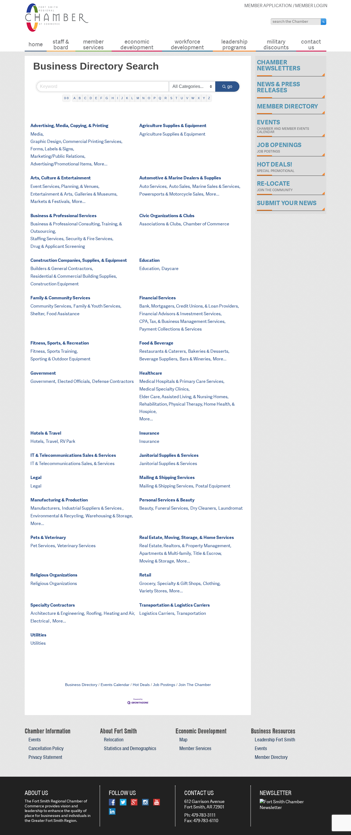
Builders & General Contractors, (61, 268)
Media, (37, 134)
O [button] (149, 98)
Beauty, (146, 508)
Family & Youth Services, (97, 306)
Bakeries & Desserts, (208, 351)
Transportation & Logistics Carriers (174, 605)
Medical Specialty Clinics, (164, 389)
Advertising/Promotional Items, (61, 164)
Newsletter (275, 793)
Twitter (123, 802)
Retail (145, 575)
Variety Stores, (153, 591)
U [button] (182, 98)
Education (149, 260)
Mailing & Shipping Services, (166, 486)
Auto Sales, (180, 186)
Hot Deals (141, 685)
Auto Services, (153, 186)
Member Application (268, 5)
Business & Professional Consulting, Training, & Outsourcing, (76, 227)
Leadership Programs (234, 44)
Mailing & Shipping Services (167, 477)
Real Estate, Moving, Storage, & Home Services (186, 537)
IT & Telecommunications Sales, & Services (72, 463)
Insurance (149, 433)
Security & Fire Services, (89, 239)
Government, (43, 381)
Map (183, 739)
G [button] (107, 98)
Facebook (112, 802)
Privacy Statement (45, 757)
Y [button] (204, 98)
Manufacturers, (45, 508)
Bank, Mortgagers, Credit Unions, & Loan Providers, (189, 306)
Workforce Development (187, 44)
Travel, (52, 441)
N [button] (143, 98)
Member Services (93, 44)
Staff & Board (61, 44)
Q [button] (160, 98)
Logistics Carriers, (157, 613)
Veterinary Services (76, 546)
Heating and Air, (119, 613)
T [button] (176, 98)
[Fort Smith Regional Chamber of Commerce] (57, 31)
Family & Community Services (60, 298)
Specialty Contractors (52, 605)
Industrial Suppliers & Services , (92, 508)
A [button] (74, 98)
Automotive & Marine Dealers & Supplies (180, 178)
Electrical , (40, 621)
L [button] (132, 98)
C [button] (85, 98)
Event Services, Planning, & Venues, (64, 186)
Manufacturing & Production (59, 500)
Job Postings (164, 685)
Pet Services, (43, 546)
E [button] (96, 98)
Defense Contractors (113, 381)
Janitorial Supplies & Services (169, 455)
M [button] (138, 98)
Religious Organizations (53, 575)
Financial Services (157, 298)
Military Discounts (276, 44)
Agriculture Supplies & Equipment (172, 125)
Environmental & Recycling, (57, 516)
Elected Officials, (74, 381)
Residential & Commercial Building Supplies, (73, 276)
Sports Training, (62, 351)
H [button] (113, 98)
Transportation (191, 613)
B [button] (80, 98)
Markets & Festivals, (50, 201)
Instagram (145, 802)
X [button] (199, 98)
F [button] (101, 98)
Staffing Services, (47, 239)
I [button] (117, 98)
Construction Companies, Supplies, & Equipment (78, 260)
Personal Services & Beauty (166, 500)
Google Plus (134, 802)
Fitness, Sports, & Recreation (59, 343)
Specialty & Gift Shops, (179, 583)
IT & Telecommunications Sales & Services (73, 455)
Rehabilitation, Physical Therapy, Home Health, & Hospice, (187, 407)
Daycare (170, 268)
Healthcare (150, 373)
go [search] (229, 86)
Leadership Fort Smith (275, 739)
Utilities (38, 635)
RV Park (67, 441)
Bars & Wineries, (195, 359)
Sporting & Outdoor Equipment (60, 359)
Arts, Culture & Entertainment (60, 178)
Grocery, (147, 583)
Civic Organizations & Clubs (166, 216)
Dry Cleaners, (203, 508)
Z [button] (209, 98)
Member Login (311, 5)
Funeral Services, (172, 508)
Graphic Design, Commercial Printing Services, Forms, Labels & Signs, (76, 145)
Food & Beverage (156, 343)
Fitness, (38, 351)
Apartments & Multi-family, (165, 553)
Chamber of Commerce (206, 224)
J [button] (122, 98)
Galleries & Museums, (96, 194)
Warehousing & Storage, (109, 516)
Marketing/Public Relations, (57, 156)
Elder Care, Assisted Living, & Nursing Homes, (183, 397)
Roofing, (94, 613)
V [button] (187, 98)
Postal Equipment (213, 486)
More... (100, 164)
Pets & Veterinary (48, 537)
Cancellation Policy (46, 748)
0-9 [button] (66, 98)
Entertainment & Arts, (51, 194)
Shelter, (37, 314)
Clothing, (211, 583)
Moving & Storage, (157, 561)
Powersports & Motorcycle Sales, (171, 194)
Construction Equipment (54, 284)
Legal (35, 477)
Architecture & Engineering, (57, 613)
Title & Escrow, (207, 553)
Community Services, (51, 306)
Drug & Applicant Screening (57, 246)
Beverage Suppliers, (158, 359)
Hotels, (37, 441)
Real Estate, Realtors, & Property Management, (185, 546)
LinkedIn (112, 811)
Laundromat (230, 508)
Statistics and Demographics (130, 748)
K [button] (127, 98)
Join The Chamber (195, 685)
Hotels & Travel (45, 433)
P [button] (154, 98)
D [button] (91, 98)
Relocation (113, 739)
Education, (149, 268)
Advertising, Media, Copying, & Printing (69, 125)
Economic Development (137, 44)
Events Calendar (115, 685)
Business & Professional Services (63, 216)
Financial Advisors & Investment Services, (180, 314)
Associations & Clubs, (160, 224)
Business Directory (81, 685)
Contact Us (311, 44)
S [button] (171, 98)
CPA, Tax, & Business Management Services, (182, 321)
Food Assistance (63, 314)
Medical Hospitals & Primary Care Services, (181, 381)
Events (35, 739)
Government (43, 373)
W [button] (192, 98)
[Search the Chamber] (323, 21)
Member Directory (271, 757)
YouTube (156, 802)
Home (36, 44)
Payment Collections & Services (170, 329)
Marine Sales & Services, (216, 186)
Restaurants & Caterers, (163, 351)
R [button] (166, 98)
